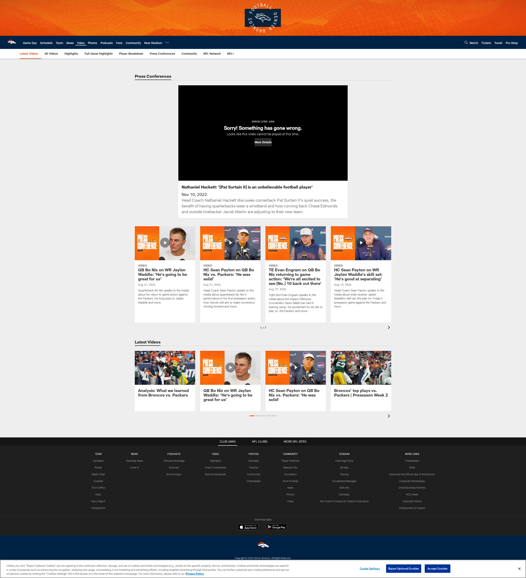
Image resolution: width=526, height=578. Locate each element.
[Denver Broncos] (263, 546)
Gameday (253, 460)
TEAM (98, 453)
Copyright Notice (412, 501)
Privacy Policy (195, 573)
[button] (263, 142)
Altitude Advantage (174, 460)
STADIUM (344, 453)
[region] (263, 569)
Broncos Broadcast (215, 474)
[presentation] (389, 328)
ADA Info (344, 487)
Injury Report (98, 501)
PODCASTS (173, 453)
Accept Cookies (438, 568)
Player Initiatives (290, 460)
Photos (290, 494)
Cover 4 (134, 467)
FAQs (412, 467)
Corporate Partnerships (412, 481)
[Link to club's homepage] (11, 42)
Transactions (98, 507)
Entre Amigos (173, 474)
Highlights (215, 460)
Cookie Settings (370, 568)
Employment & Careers (412, 507)
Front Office (98, 487)
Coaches (98, 481)
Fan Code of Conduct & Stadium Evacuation (344, 501)
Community (253, 474)
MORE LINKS (412, 453)
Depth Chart (98, 474)
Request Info (290, 467)
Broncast (174, 467)
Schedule (98, 460)
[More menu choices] (167, 42)
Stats (98, 494)
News (290, 487)
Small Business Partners (412, 487)
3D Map (344, 467)
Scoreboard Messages (344, 481)
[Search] (466, 42)
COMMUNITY (290, 453)
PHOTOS (254, 453)
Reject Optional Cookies (403, 568)
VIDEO (215, 453)
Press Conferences (215, 467)
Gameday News (134, 460)
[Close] (519, 568)
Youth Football (290, 481)
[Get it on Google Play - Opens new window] (276, 529)
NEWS (134, 453)
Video (290, 501)
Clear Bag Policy (344, 460)
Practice (253, 467)
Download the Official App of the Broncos (412, 474)
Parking (344, 474)
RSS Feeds (412, 494)
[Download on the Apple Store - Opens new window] (248, 527)
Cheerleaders (254, 481)
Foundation (290, 474)
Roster (98, 467)
